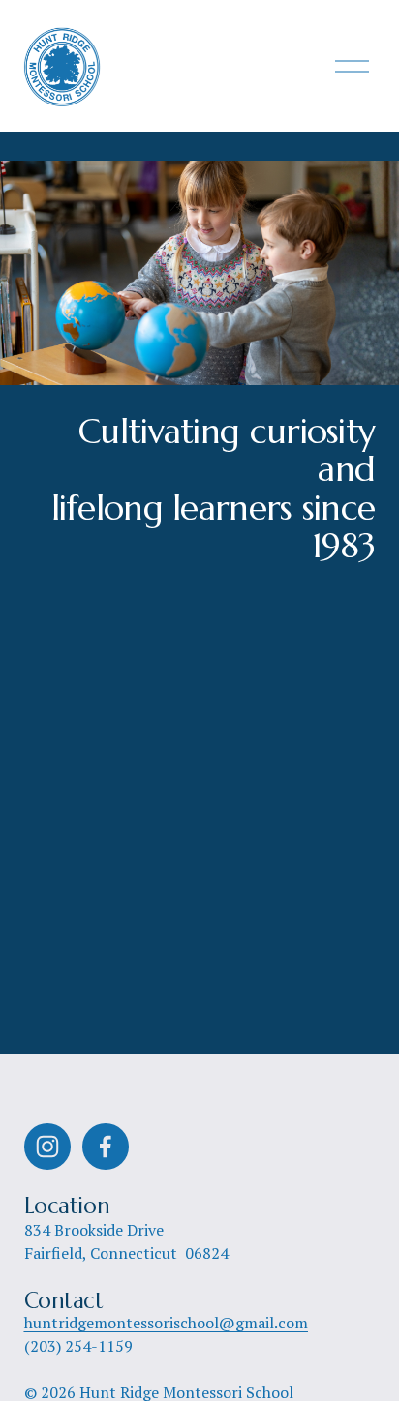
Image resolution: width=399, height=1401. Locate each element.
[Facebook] (105, 1146)
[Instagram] (47, 1146)
